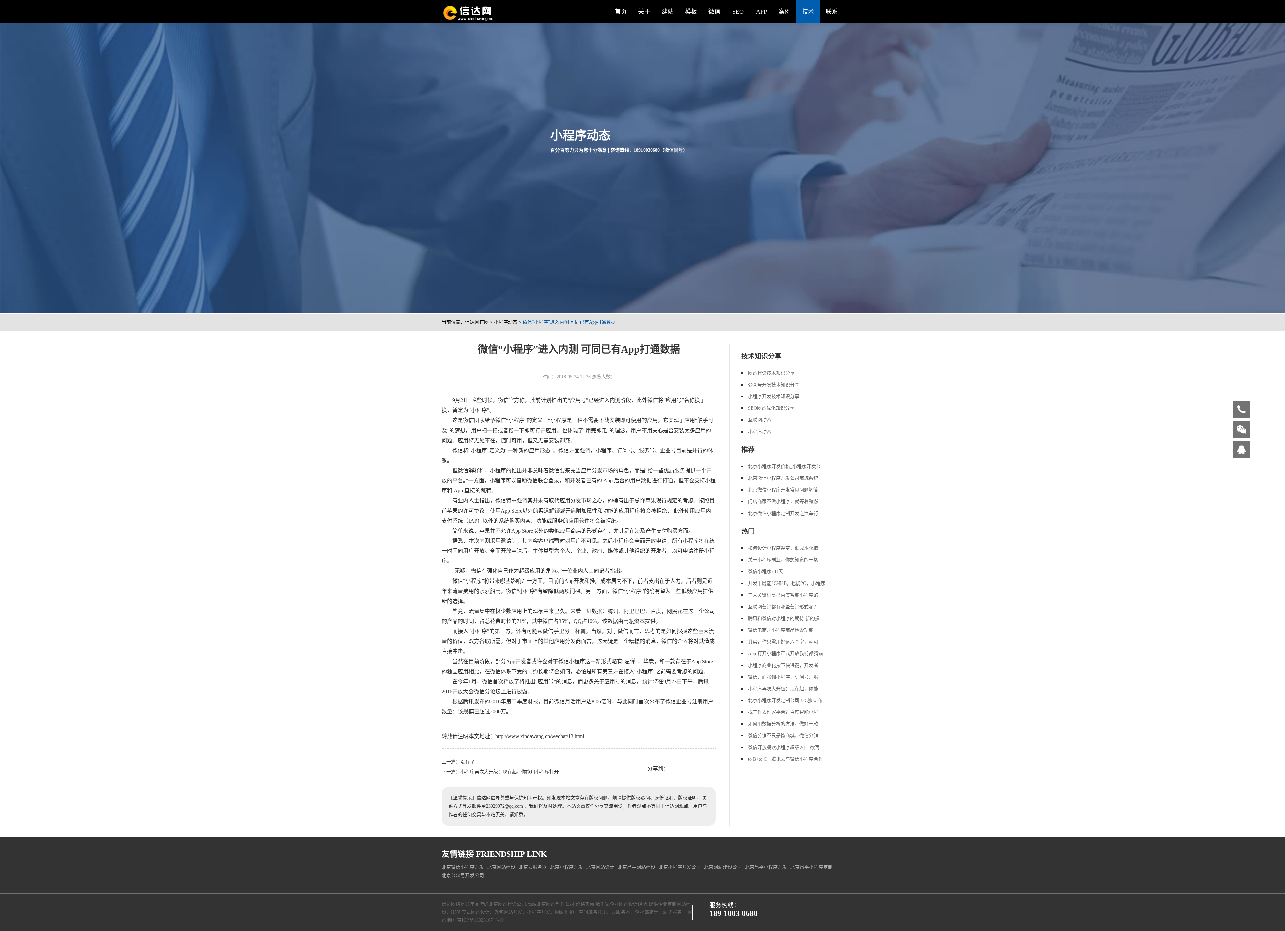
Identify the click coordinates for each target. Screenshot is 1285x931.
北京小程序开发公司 (680, 867)
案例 (785, 11)
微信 (714, 11)
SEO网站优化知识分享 (771, 408)
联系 (832, 11)
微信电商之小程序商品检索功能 (780, 630)
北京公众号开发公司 (463, 875)
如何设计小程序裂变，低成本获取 (783, 548)
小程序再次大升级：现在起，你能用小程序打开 (509, 771)
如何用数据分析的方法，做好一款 (783, 723)
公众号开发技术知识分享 (773, 384)
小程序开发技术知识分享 (773, 396)
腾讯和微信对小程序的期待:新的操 (784, 618)
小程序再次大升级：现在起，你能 (783, 688)
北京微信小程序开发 (463, 867)
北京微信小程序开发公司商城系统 (783, 478)
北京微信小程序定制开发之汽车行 (783, 513)
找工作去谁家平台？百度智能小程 (783, 712)
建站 (668, 11)
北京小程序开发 (566, 867)
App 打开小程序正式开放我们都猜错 (785, 653)
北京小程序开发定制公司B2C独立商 (785, 700)
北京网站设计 (600, 867)
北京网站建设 (501, 867)
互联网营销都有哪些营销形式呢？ (783, 606)
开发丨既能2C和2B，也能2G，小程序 (786, 583)
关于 (644, 11)
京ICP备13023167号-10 (480, 920)
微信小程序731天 (765, 571)
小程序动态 (505, 322)
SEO (738, 11)
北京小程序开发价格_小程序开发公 (784, 466)
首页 (621, 11)
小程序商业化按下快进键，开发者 (783, 665)
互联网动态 (759, 419)
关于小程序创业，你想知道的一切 (783, 559)
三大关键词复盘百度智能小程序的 (783, 595)
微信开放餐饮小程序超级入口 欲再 (784, 747)
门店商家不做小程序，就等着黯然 (783, 501)
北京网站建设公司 (723, 867)
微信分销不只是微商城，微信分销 (783, 735)
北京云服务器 (533, 867)
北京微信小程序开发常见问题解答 (783, 489)
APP (761, 11)
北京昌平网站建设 (636, 867)
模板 (691, 11)
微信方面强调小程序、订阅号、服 (783, 677)
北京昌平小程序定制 (811, 867)
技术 (808, 11)
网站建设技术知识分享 (771, 373)
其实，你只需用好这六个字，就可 (783, 641)
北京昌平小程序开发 (766, 867)
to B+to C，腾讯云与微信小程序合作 (785, 759)
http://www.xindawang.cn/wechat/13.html (539, 736)
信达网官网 (477, 322)
